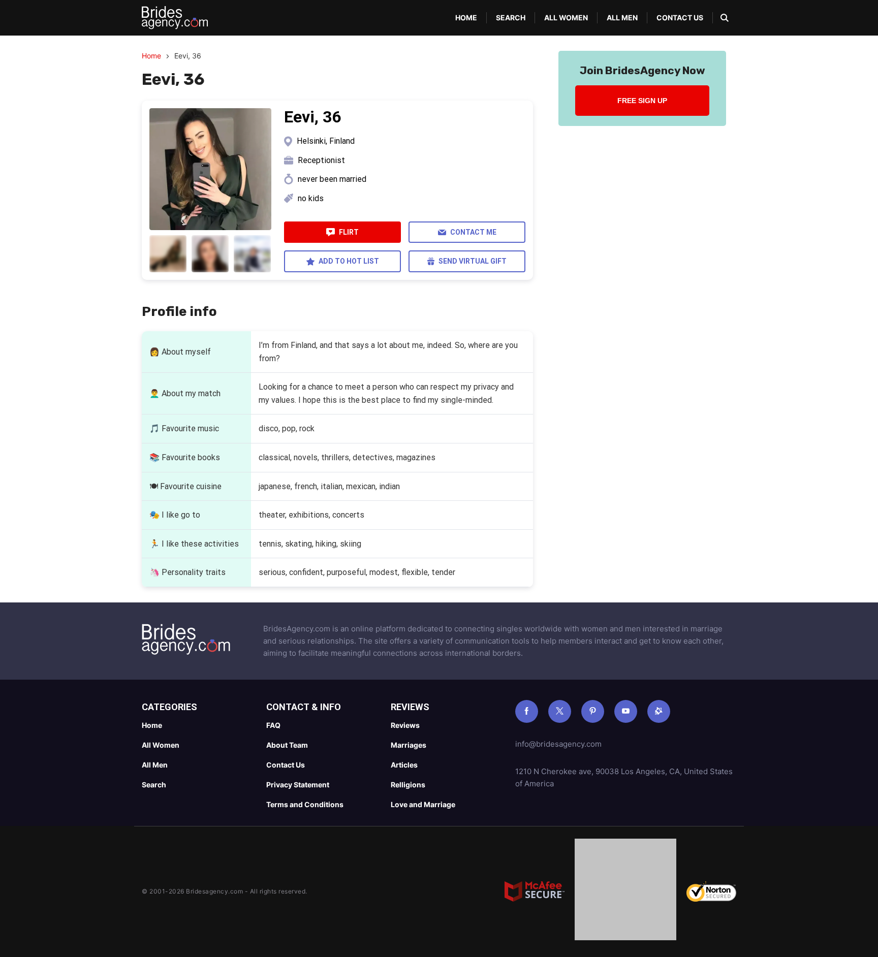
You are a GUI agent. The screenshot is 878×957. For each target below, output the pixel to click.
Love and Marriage (423, 804)
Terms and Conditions (304, 804)
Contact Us (679, 17)
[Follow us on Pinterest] (592, 711)
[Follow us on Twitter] (559, 711)
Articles (404, 764)
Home (466, 17)
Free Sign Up (642, 101)
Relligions (408, 784)
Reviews (405, 725)
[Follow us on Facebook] (526, 711)
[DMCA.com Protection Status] (625, 891)
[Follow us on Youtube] (625, 711)
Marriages (408, 745)
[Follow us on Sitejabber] (658, 711)
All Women (566, 17)
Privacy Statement (297, 784)
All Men (622, 17)
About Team (287, 745)
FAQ (273, 725)
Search (510, 17)
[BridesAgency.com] (175, 17)
